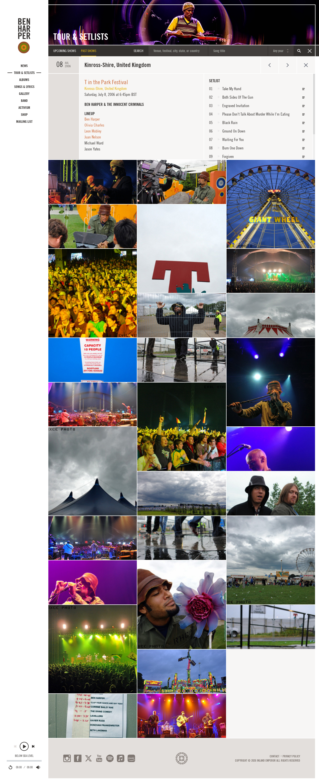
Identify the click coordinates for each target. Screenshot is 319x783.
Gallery (24, 94)
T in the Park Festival (106, 81)
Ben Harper (92, 119)
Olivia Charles (94, 125)
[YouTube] (99, 758)
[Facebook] (77, 758)
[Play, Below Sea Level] (24, 746)
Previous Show (269, 65)
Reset (309, 51)
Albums (24, 80)
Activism (24, 108)
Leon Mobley (92, 131)
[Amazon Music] (131, 758)
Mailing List (24, 122)
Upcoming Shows (64, 51)
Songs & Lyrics (24, 87)
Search (299, 51)
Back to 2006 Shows (306, 65)
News (24, 66)
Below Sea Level (24, 756)
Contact (274, 756)
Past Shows (88, 51)
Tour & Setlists (24, 73)
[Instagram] (67, 758)
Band (24, 101)
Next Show (288, 65)
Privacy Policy (291, 756)
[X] (88, 758)
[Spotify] (110, 758)
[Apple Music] (120, 758)
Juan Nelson (92, 137)
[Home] (24, 35)
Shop (24, 115)
